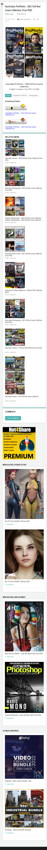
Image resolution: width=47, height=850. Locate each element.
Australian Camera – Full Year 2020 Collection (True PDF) (23, 348)
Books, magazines (25, 19)
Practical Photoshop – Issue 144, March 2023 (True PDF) (23, 715)
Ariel (11, 14)
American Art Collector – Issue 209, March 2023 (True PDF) (24, 654)
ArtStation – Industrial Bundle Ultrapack (18, 830)
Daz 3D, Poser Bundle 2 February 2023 (17, 581)
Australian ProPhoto (20, 95)
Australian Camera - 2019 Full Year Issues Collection (21, 396)
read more (10, 524)
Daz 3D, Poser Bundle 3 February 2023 (17, 521)
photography (33, 95)
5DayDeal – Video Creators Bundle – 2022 (18, 781)
